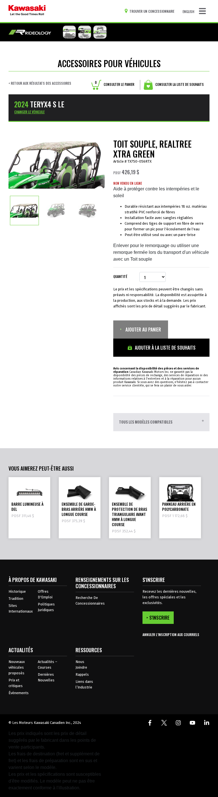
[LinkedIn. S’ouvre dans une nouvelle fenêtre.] (206, 723)
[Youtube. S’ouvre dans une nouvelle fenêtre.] (192, 723)
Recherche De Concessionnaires (90, 600)
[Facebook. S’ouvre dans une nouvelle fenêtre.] (150, 723)
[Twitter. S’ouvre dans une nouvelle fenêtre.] (164, 723)
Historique (17, 591)
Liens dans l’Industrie (84, 684)
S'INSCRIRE (159, 617)
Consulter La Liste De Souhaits (179, 84)
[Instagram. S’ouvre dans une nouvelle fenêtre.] (178, 723)
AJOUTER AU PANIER (142, 329)
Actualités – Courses (47, 665)
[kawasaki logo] (27, 11)
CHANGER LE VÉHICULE (29, 111)
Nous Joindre (81, 665)
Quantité (120, 276)
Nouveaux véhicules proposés (17, 667)
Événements (19, 693)
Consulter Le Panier (114, 84)
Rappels (82, 674)
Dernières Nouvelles (46, 677)
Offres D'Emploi (45, 594)
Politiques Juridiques (46, 607)
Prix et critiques (16, 683)
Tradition (16, 598)
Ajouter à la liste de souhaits (165, 347)
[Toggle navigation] (202, 11)
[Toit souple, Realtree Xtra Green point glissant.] (24, 210)
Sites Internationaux (21, 608)
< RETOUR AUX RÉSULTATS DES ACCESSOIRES (40, 83)
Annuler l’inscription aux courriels (170, 634)
